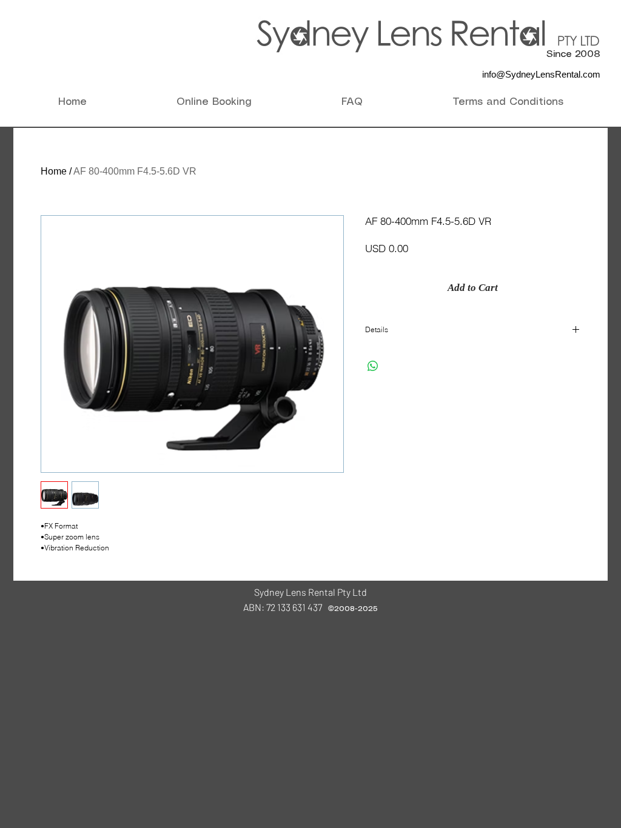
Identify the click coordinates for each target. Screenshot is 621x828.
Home (54, 171)
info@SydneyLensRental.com (541, 74)
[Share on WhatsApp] (373, 366)
